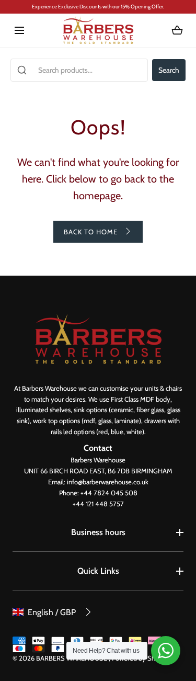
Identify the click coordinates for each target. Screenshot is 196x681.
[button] (19, 30)
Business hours (98, 532)
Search (168, 70)
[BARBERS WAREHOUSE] (98, 31)
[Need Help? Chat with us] (165, 650)
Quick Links (98, 571)
